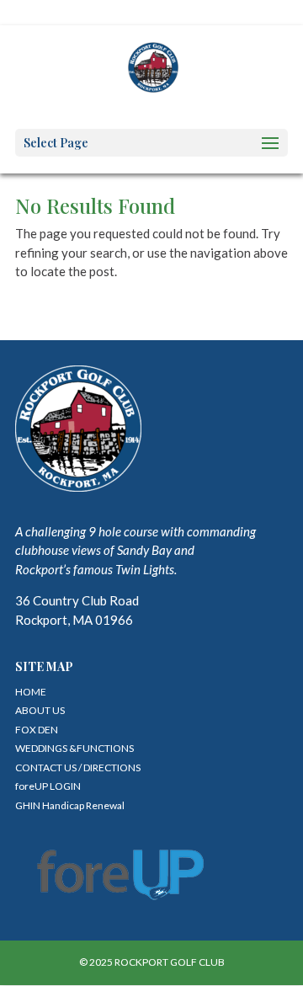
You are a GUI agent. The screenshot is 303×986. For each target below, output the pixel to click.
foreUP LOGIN (48, 786)
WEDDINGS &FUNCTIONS (74, 748)
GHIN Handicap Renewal (70, 805)
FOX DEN (36, 729)
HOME (30, 691)
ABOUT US (40, 710)
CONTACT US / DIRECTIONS (78, 767)
